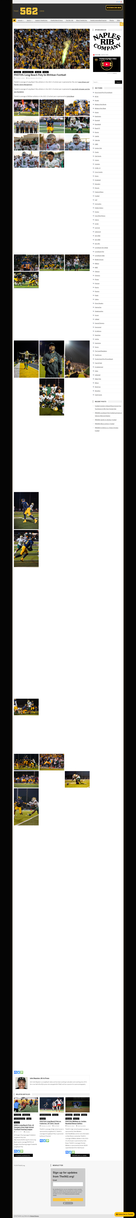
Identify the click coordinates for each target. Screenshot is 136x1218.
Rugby (96, 295)
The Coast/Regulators (101, 351)
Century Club (98, 148)
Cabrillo (97, 136)
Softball (97, 319)
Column (97, 160)
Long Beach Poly (28, 72)
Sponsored (98, 327)
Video (118, 20)
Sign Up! (68, 1200)
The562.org (98, 355)
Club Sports (98, 156)
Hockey (97, 212)
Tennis (97, 347)
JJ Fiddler (27, 1132)
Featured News (99, 192)
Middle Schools (99, 259)
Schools (20, 20)
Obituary (97, 271)
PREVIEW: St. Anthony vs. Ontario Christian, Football (107, 429)
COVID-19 (97, 168)
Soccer (43, 1118)
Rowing (97, 291)
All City (96, 96)
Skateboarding (99, 311)
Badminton (98, 116)
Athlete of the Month (100, 104)
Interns (77, 1115)
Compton (97, 164)
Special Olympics (99, 323)
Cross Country (99, 172)
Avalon (97, 112)
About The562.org (81, 20)
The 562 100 (69, 20)
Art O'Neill (56, 1126)
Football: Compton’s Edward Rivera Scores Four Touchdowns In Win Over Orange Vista (108, 407)
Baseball (69, 1115)
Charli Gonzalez (82, 1126)
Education (97, 184)
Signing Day (98, 307)
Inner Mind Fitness (100, 216)
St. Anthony (98, 331)
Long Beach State (100, 256)
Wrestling (97, 391)
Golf (96, 200)
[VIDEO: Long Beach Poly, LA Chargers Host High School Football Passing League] (26, 1104)
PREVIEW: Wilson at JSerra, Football (104, 424)
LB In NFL (97, 244)
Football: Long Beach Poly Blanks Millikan (24, 1155)
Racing (97, 287)
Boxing (97, 132)
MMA (96, 267)
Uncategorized (99, 367)
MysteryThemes (34, 1216)
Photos (112, 20)
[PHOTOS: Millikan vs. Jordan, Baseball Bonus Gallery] (77, 1104)
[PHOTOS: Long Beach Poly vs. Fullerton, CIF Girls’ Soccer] (52, 1104)
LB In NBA (97, 240)
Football (17, 72)
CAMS (96, 144)
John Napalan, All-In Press (35, 78)
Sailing (97, 299)
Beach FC (97, 128)
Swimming (98, 343)
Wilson (17, 1122)
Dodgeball (98, 180)
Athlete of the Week (100, 108)
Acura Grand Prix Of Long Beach (103, 92)
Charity (97, 152)
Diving (96, 176)
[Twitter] (18, 1072)
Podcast (97, 283)
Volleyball (97, 375)
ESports (97, 188)
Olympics (97, 275)
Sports (29, 20)
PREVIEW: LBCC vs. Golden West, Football (81, 1155)
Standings (97, 335)
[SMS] (21, 1072)
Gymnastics (98, 204)
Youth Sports (98, 395)
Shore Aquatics (99, 303)
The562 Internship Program (98, 20)
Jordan (84, 1115)
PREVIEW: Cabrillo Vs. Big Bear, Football (105, 420)
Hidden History (99, 208)
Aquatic (97, 100)
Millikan (38, 72)
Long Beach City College (101, 248)
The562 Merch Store (56, 20)
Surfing (97, 339)
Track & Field (98, 363)
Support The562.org (41, 20)
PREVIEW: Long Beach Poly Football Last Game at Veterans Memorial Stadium (108, 414)
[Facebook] (15, 1072)
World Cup (98, 387)
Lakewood (26, 1115)
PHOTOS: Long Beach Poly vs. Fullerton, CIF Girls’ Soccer (50, 1122)
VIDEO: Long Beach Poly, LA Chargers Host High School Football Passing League (24, 1127)
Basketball (98, 124)
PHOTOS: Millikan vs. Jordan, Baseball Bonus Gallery (76, 1122)
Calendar (97, 140)
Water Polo (98, 379)
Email (55, 1180)
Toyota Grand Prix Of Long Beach (104, 359)
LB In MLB (97, 236)
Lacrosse (97, 228)
